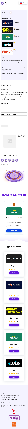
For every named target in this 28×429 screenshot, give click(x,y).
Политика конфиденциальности (10, 395)
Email (2, 109)
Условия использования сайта (9, 397)
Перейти (14, 272)
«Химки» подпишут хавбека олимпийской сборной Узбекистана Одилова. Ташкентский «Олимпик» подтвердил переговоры (13, 75)
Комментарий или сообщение (8, 114)
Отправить (4, 126)
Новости (3, 390)
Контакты (3, 388)
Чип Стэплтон (21, 135)
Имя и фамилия (5, 103)
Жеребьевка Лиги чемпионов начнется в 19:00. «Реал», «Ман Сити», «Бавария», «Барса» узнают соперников (13, 62)
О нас (2, 393)
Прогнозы (3, 392)
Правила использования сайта (9, 399)
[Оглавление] (10, 12)
